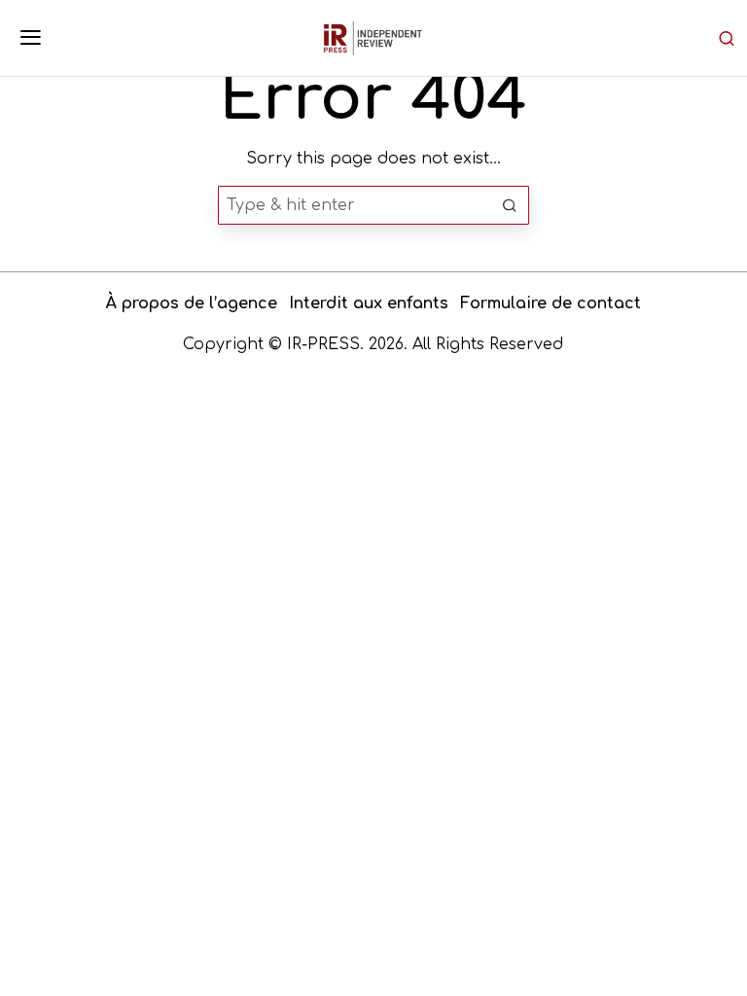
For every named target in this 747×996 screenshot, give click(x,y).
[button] (509, 205)
